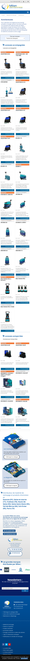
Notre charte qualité (8, 650)
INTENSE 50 (19, 194)
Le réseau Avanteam (8, 652)
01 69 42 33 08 (16, 1)
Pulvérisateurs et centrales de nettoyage (13, 636)
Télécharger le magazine (11, 485)
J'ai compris (24, 658)
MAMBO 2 (18, 166)
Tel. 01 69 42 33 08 (18, 606)
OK (25, 591)
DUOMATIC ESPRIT (21, 222)
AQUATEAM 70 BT (5, 138)
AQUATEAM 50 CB (20, 82)
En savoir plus (10, 531)
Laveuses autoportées (14, 336)
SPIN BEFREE (4, 82)
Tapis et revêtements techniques (11, 634)
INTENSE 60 (4, 222)
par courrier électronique (21, 604)
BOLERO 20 (4, 166)
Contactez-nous (11, 534)
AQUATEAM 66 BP (5, 345)
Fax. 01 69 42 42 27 (18, 608)
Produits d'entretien (8, 628)
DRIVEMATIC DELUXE (21, 401)
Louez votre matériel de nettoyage (11, 614)
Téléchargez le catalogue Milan (10, 612)
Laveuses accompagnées (15, 45)
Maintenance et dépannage (9, 616)
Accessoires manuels (8, 630)
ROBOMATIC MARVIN (7, 194)
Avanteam (18, 521)
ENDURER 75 (19, 250)
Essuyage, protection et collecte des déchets (14, 632)
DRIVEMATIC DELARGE (7, 401)
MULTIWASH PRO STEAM (7, 306)
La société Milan (7, 648)
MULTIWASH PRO (20, 278)
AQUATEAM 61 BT (20, 110)
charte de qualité (17, 522)
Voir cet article (10, 77)
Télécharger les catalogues (11, 457)
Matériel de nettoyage (8, 624)
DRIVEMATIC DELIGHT (22, 373)
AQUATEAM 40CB (5, 54)
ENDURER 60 (4, 250)
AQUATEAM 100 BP (21, 345)
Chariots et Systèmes (8, 626)
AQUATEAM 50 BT (5, 110)
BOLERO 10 (19, 138)
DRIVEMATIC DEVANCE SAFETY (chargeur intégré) (7, 375)
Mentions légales (7, 654)
